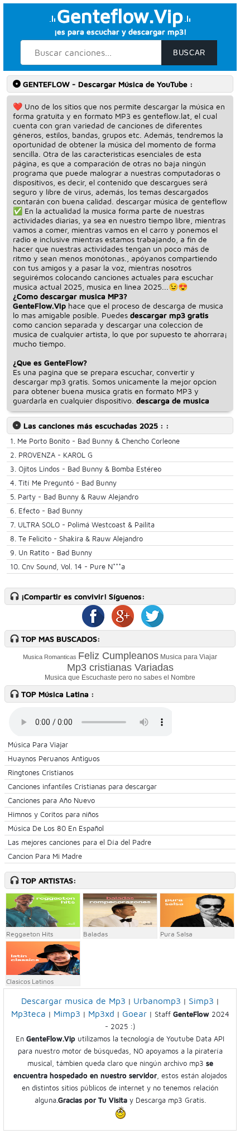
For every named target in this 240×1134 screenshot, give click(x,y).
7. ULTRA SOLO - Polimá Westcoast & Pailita (82, 524)
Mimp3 (67, 1013)
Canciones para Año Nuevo (51, 800)
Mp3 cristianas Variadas (120, 667)
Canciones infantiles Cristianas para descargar (82, 786)
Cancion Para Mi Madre (45, 856)
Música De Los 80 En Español (56, 828)
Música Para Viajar (38, 744)
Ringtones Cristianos (41, 772)
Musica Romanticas (49, 657)
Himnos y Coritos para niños (53, 814)
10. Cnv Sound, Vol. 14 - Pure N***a (67, 566)
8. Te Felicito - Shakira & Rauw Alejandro (76, 538)
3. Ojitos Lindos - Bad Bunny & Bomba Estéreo (85, 468)
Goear (134, 1013)
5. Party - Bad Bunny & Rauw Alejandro (74, 496)
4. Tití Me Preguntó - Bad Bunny (63, 482)
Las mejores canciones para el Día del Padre (79, 842)
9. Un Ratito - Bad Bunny (51, 552)
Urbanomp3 (157, 1001)
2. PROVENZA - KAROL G (51, 454)
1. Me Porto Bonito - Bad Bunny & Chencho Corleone (95, 440)
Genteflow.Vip (120, 15)
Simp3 (201, 1001)
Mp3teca (28, 1013)
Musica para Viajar (188, 657)
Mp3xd (101, 1013)
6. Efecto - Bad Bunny (46, 510)
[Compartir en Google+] (120, 625)
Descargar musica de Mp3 (73, 1001)
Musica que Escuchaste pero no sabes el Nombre (120, 677)
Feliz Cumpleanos (118, 655)
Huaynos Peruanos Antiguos (54, 758)
